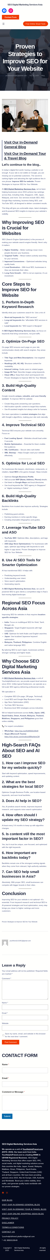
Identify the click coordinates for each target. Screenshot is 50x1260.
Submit (7, 1116)
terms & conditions (13, 1227)
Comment (6, 978)
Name (5, 1003)
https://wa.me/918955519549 (26, 731)
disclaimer (8, 1223)
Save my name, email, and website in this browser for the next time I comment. (25, 1035)
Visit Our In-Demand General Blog (21, 1205)
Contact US (8, 1232)
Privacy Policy (10, 1218)
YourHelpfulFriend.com (33, 1149)
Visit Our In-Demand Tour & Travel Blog (24, 1209)
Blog (43, 76)
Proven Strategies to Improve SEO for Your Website (19, 922)
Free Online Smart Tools (35, 24)
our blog (7, 1200)
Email (5, 1013)
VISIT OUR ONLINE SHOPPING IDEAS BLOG (23, 1214)
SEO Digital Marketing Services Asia (25, 5)
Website (5, 1023)
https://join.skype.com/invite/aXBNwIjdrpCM (22, 737)
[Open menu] (3, 23)
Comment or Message (13, 1092)
